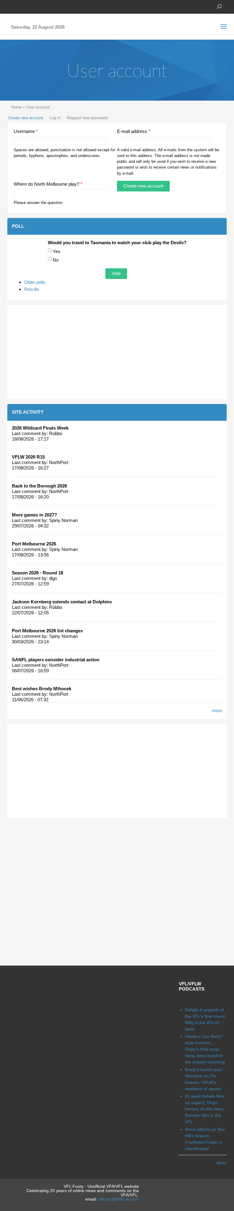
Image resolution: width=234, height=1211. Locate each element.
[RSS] (47, 6)
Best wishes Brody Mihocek (41, 688)
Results (31, 289)
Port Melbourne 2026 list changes (47, 630)
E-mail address (133, 131)
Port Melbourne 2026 (34, 543)
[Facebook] (10, 6)
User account (38, 107)
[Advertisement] (117, 352)
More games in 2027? (34, 514)
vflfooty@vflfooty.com (118, 1199)
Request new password (87, 118)
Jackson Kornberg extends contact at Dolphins (62, 601)
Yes (56, 251)
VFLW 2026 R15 (28, 456)
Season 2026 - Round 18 (37, 572)
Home (16, 107)
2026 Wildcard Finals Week (40, 427)
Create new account (25, 118)
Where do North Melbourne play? (48, 184)
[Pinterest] (38, 6)
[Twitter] (19, 6)
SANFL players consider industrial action (55, 659)
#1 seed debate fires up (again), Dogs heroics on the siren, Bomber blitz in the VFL (205, 1109)
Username (26, 131)
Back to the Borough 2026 (39, 485)
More (222, 1162)
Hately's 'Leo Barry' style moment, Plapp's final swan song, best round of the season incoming (205, 1049)
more (217, 710)
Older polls (34, 282)
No (55, 260)
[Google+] (29, 6)
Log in (55, 118)
